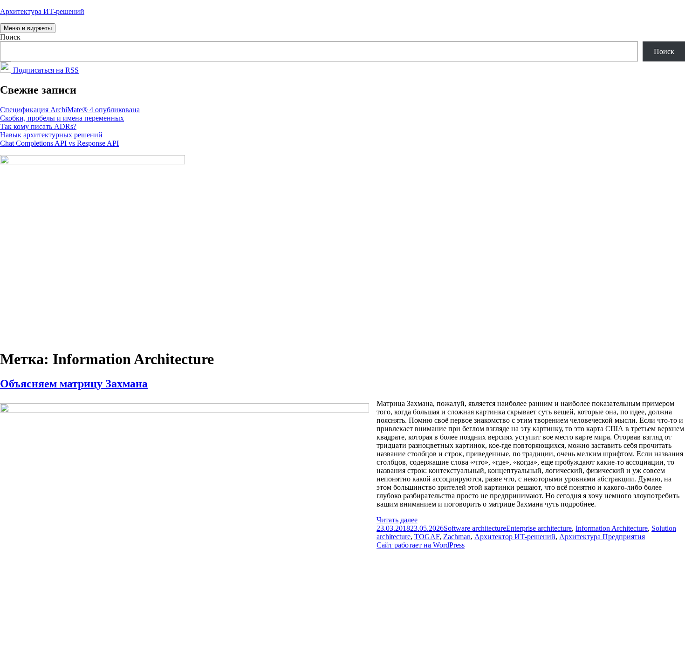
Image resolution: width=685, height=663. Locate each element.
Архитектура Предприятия (602, 537)
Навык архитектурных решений (51, 135)
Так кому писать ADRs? (38, 126)
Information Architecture (611, 528)
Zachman (457, 537)
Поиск (10, 37)
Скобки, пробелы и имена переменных (62, 118)
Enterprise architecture (539, 528)
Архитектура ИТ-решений (42, 11)
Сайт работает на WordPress (421, 545)
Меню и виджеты (28, 28)
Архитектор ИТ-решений (514, 537)
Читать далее (397, 520)
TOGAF (426, 537)
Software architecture (475, 528)
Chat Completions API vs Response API (59, 143)
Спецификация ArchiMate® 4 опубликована (70, 110)
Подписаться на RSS (45, 70)
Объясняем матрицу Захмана (74, 384)
